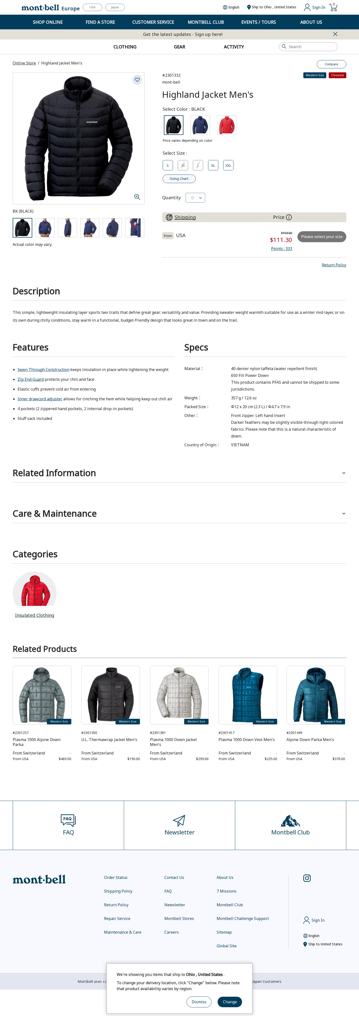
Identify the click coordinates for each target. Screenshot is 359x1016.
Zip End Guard (31, 379)
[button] (334, 265)
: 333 (281, 248)
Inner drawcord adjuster (40, 399)
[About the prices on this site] (289, 217)
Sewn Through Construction (43, 369)
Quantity (171, 197)
